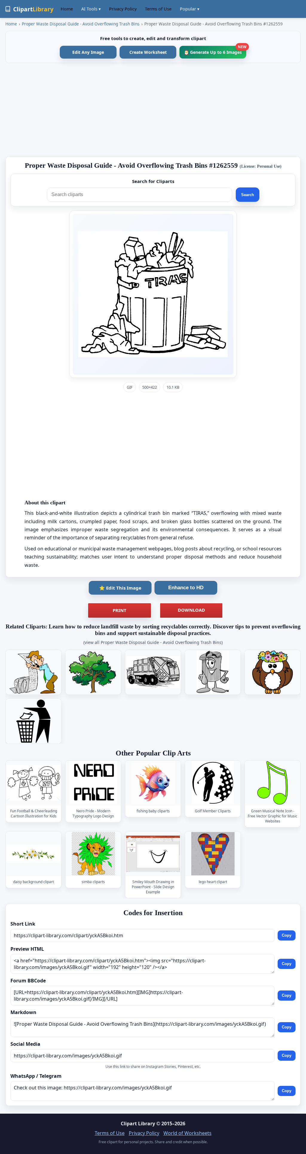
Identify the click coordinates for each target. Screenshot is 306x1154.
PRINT (119, 610)
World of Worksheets (187, 1133)
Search (247, 195)
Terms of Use (158, 9)
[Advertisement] (153, 110)
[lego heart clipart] (213, 853)
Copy (286, 935)
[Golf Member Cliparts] (213, 783)
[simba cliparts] (93, 853)
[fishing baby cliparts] (153, 783)
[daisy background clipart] (33, 853)
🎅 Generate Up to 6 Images (215, 50)
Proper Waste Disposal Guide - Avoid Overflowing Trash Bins (81, 24)
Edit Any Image (88, 52)
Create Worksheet (148, 52)
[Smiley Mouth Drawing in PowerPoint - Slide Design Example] (153, 853)
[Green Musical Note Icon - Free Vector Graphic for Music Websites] (272, 783)
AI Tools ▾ (91, 9)
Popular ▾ (189, 9)
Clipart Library (138, 1123)
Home (67, 9)
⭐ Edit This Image (120, 588)
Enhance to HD (186, 587)
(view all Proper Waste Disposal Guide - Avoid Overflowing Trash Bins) (153, 642)
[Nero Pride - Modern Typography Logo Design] (93, 783)
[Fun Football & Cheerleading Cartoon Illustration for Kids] (33, 783)
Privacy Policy (123, 9)
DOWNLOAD (191, 610)
